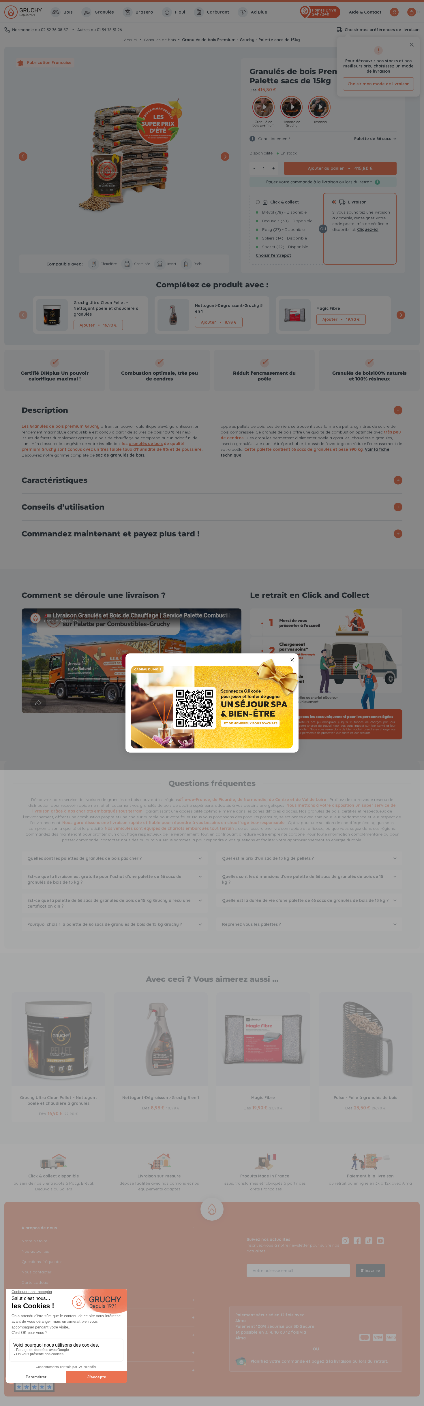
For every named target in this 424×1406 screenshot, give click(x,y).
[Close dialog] (292, 659)
